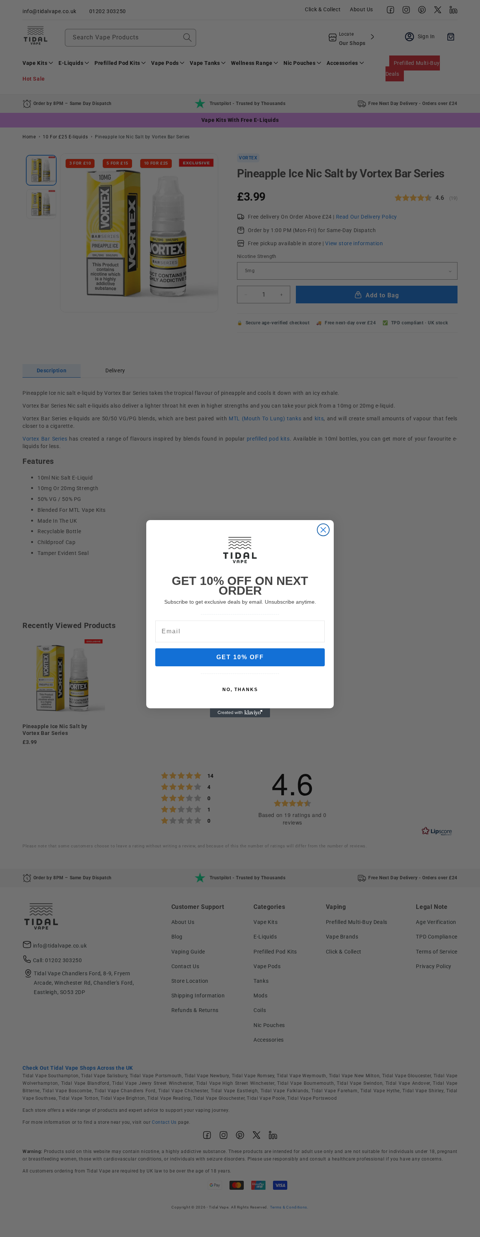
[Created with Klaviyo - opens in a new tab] (240, 712)
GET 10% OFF (240, 657)
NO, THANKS (240, 689)
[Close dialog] (323, 530)
